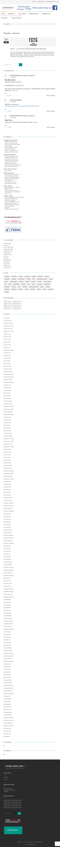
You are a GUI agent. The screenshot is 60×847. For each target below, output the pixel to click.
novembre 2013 (7, 377)
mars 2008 (6, 559)
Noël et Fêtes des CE (9, 173)
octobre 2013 (7, 379)
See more (15, 90)
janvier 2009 (7, 532)
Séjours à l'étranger (9, 206)
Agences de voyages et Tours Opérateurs (14, 197)
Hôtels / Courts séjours (10, 200)
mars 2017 (6, 347)
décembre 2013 (7, 374)
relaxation (7, 289)
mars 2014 (6, 366)
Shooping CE (11, 13)
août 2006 (6, 599)
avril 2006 (6, 610)
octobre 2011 (7, 444)
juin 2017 (6, 339)
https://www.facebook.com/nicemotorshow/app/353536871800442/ (22, 106)
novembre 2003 (7, 688)
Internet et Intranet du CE (11, 162)
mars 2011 (6, 462)
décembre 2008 (7, 535)
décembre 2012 (7, 406)
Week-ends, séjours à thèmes (12, 209)
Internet (5, 252)
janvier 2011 (7, 468)
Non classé (6, 260)
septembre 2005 (7, 629)
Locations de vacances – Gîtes (12, 201)
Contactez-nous (41, 1)
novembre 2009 (7, 505)
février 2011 (7, 465)
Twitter (5, 779)
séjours (39, 289)
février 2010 (7, 497)
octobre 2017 (7, 328)
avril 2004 (6, 674)
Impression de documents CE (12, 160)
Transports (7, 207)
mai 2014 (6, 361)
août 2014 (6, 353)
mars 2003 (6, 709)
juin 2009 (6, 519)
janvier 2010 (7, 500)
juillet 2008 (6, 548)
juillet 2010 (6, 484)
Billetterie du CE (8, 189)
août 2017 (6, 334)
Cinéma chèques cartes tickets (12, 144)
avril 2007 (6, 578)
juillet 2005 (6, 634)
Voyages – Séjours (8, 196)
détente (21, 281)
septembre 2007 (7, 575)
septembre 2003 (7, 693)
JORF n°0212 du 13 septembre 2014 (12, 305)
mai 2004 (6, 672)
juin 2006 (6, 605)
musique (14, 286)
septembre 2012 (7, 414)
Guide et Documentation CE (11, 159)
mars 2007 (6, 581)
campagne (7, 279)
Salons (5, 262)
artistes (20, 276)
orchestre (24, 286)
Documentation (7, 249)
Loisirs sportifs (8, 170)
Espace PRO (4, 18)
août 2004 (6, 664)
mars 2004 (6, 677)
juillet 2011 (6, 452)
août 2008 (6, 546)
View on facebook (51, 95)
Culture (5, 245)
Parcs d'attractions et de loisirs (12, 204)
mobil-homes (47, 284)
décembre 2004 (7, 653)
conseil (50, 279)
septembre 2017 (7, 331)
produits (47, 286)
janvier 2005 (7, 650)
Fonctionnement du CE (9, 154)
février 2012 (7, 433)
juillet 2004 (6, 666)
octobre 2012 (7, 412)
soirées (26, 289)
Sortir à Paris (8, 193)
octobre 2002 (7, 723)
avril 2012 (6, 428)
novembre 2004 (7, 656)
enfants (27, 281)
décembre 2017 (7, 323)
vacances (50, 289)
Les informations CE (50, 1)
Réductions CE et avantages (11, 152)
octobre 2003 (7, 691)
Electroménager (8, 146)
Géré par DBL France (30, 844)
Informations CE (33, 13)
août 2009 (6, 513)
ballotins (34, 276)
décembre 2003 (7, 685)
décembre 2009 (7, 503)
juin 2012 (6, 422)
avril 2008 (6, 556)
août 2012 (6, 417)
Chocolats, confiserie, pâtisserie (12, 177)
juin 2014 (6, 358)
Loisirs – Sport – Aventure (10, 169)
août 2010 (6, 481)
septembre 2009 (7, 511)
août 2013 (6, 385)
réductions (14, 289)
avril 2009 (6, 524)
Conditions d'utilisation (9, 790)
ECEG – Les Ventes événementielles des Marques (28, 49)
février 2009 (7, 530)
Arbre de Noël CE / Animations (12, 174)
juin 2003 (6, 701)
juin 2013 (6, 390)
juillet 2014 (6, 355)
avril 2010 (6, 492)
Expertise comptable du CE (11, 156)
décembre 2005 (7, 621)
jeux (29, 284)
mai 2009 (6, 522)
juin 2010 (6, 487)
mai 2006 (6, 607)
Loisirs (5, 258)
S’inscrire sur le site (27, 842)
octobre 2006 (7, 594)
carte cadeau (21, 279)
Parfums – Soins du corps (11, 150)
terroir (44, 289)
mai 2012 (6, 425)
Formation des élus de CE (11, 157)
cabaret (46, 276)
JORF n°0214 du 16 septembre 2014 (12, 301)
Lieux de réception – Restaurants (13, 191)
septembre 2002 (7, 725)
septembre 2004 (7, 661)
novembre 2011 (7, 441)
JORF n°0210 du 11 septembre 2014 (12, 308)
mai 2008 (6, 554)
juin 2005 (6, 637)
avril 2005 (6, 642)
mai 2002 (6, 736)
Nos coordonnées (8, 788)
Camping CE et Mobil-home (11, 198)
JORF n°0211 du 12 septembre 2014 (12, 307)
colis (34, 279)
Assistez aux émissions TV (11, 141)
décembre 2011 (7, 438)
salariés (20, 289)
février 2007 (7, 583)
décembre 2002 (7, 717)
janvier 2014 (7, 371)
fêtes (10, 284)
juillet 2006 (6, 602)
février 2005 (7, 648)
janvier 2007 (7, 586)
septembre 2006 (7, 597)
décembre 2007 (7, 567)
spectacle (33, 289)
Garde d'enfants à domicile (11, 147)
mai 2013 (6, 393)
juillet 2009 (6, 516)
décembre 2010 (7, 471)
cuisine (6, 281)
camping (14, 279)
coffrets (28, 279)
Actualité (6, 243)
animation (7, 276)
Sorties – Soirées (8, 186)
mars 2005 (6, 645)
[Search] (20, 64)
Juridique (6, 254)
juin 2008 (6, 551)
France (39, 281)
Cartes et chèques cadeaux (11, 176)
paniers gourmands (33, 286)
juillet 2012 (6, 420)
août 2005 (6, 632)
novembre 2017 (7, 326)
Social (5, 263)
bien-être (40, 276)
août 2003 (6, 696)
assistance (27, 276)
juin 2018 (6, 318)
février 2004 (7, 680)
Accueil (34, 1)
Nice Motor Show (10, 80)
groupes (23, 284)
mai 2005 (6, 640)
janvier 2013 (7, 404)
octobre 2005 (7, 626)
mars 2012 (6, 430)
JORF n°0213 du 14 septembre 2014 (12, 303)
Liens (5, 256)
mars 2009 (6, 527)
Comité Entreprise (15, 75)
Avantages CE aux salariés (10, 140)
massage (39, 284)
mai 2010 (6, 489)
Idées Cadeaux (8, 180)
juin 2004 (6, 669)
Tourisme (6, 267)
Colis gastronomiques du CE (11, 179)
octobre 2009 (7, 508)
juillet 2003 (6, 699)
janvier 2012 (7, 436)
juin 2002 (6, 733)
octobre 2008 (7, 540)
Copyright (6, 791)
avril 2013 (6, 395)
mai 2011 (6, 457)
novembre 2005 (7, 623)
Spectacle (6, 265)
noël (19, 286)
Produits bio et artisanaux (11, 183)
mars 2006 (6, 613)
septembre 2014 (7, 350)
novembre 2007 (7, 570)
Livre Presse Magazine (10, 149)
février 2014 (7, 369)
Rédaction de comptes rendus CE (13, 165)
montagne (7, 286)
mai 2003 (6, 704)
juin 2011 (6, 454)
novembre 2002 (7, 720)
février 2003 (7, 712)
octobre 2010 (7, 476)
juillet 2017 (6, 336)
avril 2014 (6, 363)
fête (5, 284)
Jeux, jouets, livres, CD (10, 182)
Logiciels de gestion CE (10, 163)
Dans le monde (7, 247)
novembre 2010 (7, 473)
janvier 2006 (7, 618)
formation (33, 281)
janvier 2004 (7, 682)
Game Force (8, 120)
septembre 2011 (7, 446)
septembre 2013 (7, 382)
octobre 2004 (7, 658)
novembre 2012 (7, 409)
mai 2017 (6, 342)
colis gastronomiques (42, 279)
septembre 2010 (7, 479)
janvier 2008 (7, 564)
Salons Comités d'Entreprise (11, 166)
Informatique (7, 251)
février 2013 (7, 401)
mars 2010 (6, 495)
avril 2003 (6, 707)
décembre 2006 (7, 589)
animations (14, 276)
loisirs (33, 284)
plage (42, 286)
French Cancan (47, 281)
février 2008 (7, 562)
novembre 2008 (7, 538)
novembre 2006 (7, 591)
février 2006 (7, 615)
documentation (13, 281)
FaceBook (6, 777)
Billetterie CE (22, 13)
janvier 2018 (7, 320)
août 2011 (6, 449)
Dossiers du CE (46, 13)
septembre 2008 (7, 543)
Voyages (7, 292)
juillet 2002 (6, 731)
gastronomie (16, 284)
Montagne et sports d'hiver (11, 203)
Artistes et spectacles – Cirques (12, 187)
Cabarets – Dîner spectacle (11, 190)
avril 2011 (6, 460)
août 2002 (6, 728)
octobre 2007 (7, 572)
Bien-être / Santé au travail (11, 143)
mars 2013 (6, 398)
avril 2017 (6, 344)
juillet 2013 (6, 387)
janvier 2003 (7, 715)
